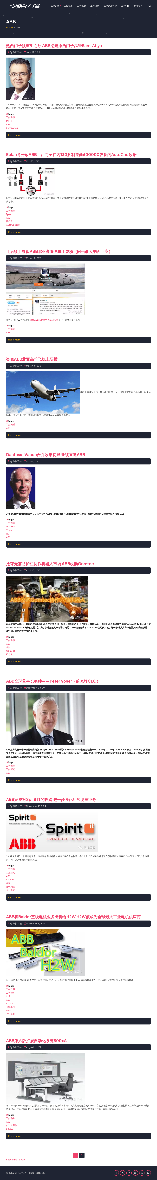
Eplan (9, 214)
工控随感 (94, 5)
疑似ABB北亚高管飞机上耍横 (44, 319)
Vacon (9, 530)
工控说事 (68, 5)
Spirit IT (10, 879)
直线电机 (10, 1006)
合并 (8, 533)
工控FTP (125, 5)
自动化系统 (11, 1125)
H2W (8, 1010)
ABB (8, 124)
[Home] (24, 5)
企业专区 (138, 5)
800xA (9, 1128)
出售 (8, 996)
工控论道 (55, 5)
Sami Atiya (12, 127)
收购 (8, 647)
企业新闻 (10, 890)
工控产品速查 (110, 5)
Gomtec (10, 650)
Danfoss (10, 526)
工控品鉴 (81, 5)
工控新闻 (10, 769)
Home (9, 27)
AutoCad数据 (13, 224)
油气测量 (10, 886)
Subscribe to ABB (15, 1159)
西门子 (9, 120)
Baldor (9, 1003)
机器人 (9, 654)
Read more (14, 135)
